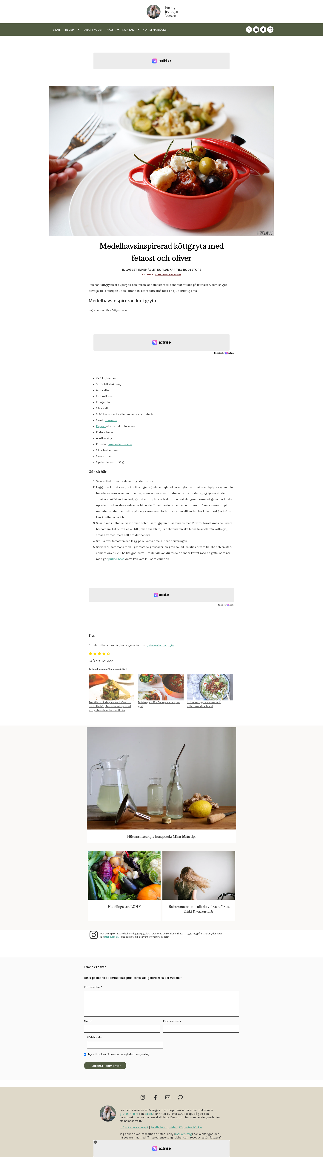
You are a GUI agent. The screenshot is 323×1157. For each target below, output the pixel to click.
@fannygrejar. (111, 936)
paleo (148, 1113)
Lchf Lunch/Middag (168, 274)
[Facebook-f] (155, 1097)
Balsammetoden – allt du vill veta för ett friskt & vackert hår (199, 909)
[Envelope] (256, 29)
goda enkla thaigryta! (160, 645)
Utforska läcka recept (134, 1127)
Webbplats (94, 1037)
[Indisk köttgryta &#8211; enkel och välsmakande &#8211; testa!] (210, 687)
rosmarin (111, 420)
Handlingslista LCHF (124, 906)
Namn (88, 1021)
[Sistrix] (249, 29)
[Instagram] (270, 29)
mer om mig (183, 1134)
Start (57, 29)
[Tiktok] (263, 29)
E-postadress (172, 1021)
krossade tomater (120, 444)
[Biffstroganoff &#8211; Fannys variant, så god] (161, 687)
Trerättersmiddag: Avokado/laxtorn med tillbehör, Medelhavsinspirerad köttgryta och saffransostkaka (110, 706)
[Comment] (180, 1097)
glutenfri (126, 1113)
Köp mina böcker (155, 29)
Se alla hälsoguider (164, 1127)
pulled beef (116, 559)
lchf (135, 1113)
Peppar (101, 426)
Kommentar (93, 987)
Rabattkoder (93, 29)
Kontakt (129, 29)
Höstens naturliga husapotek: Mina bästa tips (161, 836)
